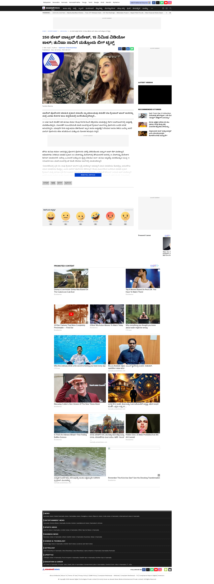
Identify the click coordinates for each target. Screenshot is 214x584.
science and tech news (85, 544)
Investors (161, 575)
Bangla (96, 2)
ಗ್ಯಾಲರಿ (80, 8)
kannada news (48, 516)
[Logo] (51, 8)
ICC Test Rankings (109, 13)
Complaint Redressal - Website (108, 575)
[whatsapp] (162, 2)
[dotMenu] (152, 8)
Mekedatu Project (123, 13)
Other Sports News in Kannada (88, 530)
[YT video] (166, 2)
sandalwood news (83, 523)
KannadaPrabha (74, 2)
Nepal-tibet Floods (137, 13)
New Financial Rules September (156, 13)
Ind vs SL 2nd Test (59, 13)
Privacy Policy (82, 575)
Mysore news (97, 516)
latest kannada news (61, 516)
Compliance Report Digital (148, 575)
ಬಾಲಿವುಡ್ (45, 183)
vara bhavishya (78, 550)
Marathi (108, 2)
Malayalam (47, 2)
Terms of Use (72, 575)
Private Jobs (62, 564)
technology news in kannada (52, 544)
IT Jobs (129, 564)
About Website (55, 575)
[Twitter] (158, 2)
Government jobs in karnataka (94, 564)
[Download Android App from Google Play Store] (166, 569)
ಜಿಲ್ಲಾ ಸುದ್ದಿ (121, 8)
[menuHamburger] (167, 8)
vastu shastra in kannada (92, 550)
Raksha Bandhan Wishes (75, 13)
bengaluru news (86, 516)
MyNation (116, 2)
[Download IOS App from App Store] (170, 569)
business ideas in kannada (93, 537)
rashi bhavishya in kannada (52, 550)
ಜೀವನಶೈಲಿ (136, 8)
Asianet (51, 569)
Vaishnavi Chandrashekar (68, 48)
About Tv (64, 575)
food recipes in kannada (70, 557)
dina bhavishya (67, 550)
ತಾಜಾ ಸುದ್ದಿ (67, 8)
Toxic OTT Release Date (93, 13)
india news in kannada (110, 516)
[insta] (170, 2)
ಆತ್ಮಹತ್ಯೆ (53, 183)
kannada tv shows (96, 523)
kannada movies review (68, 523)
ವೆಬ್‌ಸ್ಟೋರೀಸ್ (110, 8)
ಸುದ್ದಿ (74, 8)
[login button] (163, 8)
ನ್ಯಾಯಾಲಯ (68, 183)
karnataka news (75, 516)
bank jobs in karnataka (75, 564)
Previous (166, 13)
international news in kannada (129, 516)
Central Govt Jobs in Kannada (116, 564)
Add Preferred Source (139, 3)
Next (170, 13)
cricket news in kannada (69, 530)
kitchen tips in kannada (103, 557)
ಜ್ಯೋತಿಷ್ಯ (99, 8)
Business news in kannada (52, 537)
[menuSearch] (170, 8)
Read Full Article (88, 175)
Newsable (56, 2)
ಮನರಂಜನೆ (90, 8)
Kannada (64, 2)
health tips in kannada (87, 557)
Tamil (90, 2)
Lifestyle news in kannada (52, 557)
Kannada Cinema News (51, 523)
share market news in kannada (72, 537)
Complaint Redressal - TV (129, 575)
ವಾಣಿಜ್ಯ (145, 8)
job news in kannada (50, 564)
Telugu (84, 2)
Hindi (102, 2)
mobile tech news (70, 544)
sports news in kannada (51, 530)
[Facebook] (154, 2)
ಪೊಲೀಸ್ (60, 183)
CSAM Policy (93, 575)
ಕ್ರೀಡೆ (128, 8)
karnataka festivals (108, 550)
